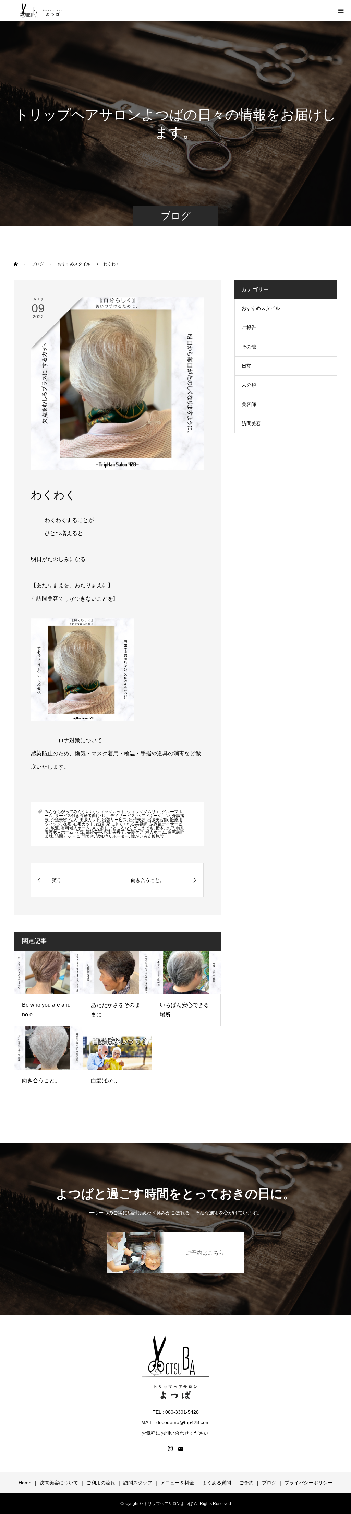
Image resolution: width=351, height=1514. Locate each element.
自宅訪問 (176, 832)
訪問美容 (85, 836)
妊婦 (100, 824)
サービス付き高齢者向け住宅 (81, 815)
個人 (73, 819)
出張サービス (114, 819)
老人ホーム (155, 832)
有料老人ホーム (75, 828)
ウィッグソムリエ (143, 811)
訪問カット (65, 836)
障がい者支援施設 (147, 836)
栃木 (160, 828)
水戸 (170, 828)
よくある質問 (216, 1483)
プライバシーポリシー (308, 1483)
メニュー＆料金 (177, 1483)
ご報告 (249, 327)
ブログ (269, 1483)
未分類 (249, 385)
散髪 (55, 828)
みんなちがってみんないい (69, 811)
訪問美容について (59, 1483)
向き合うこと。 (41, 1080)
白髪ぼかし (104, 1080)
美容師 (249, 404)
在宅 (67, 824)
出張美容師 (157, 819)
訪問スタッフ (137, 1483)
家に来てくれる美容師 (126, 824)
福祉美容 (94, 832)
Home (25, 1483)
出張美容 (137, 819)
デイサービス (122, 815)
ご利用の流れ (100, 1483)
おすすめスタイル (261, 308)
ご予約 (246, 1483)
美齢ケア (135, 832)
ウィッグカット (110, 811)
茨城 (49, 836)
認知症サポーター (112, 836)
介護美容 (59, 819)
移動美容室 (114, 832)
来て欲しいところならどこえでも (123, 828)
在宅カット (83, 824)
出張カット (90, 819)
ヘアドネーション (153, 815)
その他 (249, 346)
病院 (79, 832)
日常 (246, 366)
